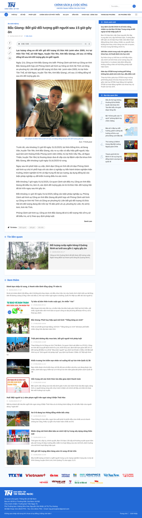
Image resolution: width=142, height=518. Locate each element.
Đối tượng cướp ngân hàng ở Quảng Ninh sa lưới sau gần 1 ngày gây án (68, 246)
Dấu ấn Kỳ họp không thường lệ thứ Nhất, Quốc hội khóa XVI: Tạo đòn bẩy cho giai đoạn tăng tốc (113, 105)
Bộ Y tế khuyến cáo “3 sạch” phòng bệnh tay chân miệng (114, 118)
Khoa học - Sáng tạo (90, 14)
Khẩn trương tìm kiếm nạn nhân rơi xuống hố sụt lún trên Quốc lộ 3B (61, 360)
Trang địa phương (108, 14)
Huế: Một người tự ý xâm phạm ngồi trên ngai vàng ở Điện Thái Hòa (36, 397)
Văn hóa (75, 14)
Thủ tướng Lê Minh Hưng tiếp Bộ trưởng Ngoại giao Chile (113, 144)
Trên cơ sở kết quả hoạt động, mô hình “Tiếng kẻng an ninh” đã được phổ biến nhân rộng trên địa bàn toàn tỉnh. (60, 328)
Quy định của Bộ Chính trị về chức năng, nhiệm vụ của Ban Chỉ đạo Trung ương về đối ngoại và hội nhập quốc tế (118, 29)
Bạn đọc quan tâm (111, 95)
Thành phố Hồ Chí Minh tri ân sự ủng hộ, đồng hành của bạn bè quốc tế (114, 158)
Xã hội (22, 14)
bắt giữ (32, 227)
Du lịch (66, 14)
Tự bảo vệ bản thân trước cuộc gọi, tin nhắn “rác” (52, 301)
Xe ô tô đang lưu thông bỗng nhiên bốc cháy (50, 412)
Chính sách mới (110, 22)
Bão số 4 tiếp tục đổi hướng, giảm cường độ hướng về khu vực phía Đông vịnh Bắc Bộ (114, 132)
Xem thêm (13, 279)
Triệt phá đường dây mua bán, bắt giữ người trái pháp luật (56, 338)
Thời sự (14, 14)
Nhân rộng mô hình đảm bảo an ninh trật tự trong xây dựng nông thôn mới (61, 432)
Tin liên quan (15, 236)
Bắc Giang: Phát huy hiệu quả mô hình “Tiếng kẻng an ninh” (57, 320)
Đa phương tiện (124, 14)
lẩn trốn (40, 227)
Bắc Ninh (29, 36)
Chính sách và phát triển (50, 14)
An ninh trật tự (13, 23)
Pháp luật (32, 14)
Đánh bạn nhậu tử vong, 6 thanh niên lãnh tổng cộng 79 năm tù (34, 286)
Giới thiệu (134, 513)
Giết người (22, 227)
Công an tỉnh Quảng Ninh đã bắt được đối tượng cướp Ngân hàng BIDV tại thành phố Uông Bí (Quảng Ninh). (70, 256)
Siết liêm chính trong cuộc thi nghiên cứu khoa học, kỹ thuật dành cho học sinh (116, 52)
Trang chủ (124, 513)
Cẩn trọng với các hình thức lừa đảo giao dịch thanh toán (56, 379)
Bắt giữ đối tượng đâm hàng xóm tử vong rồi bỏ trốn (53, 451)
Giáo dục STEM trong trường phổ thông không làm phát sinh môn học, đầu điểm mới (118, 72)
